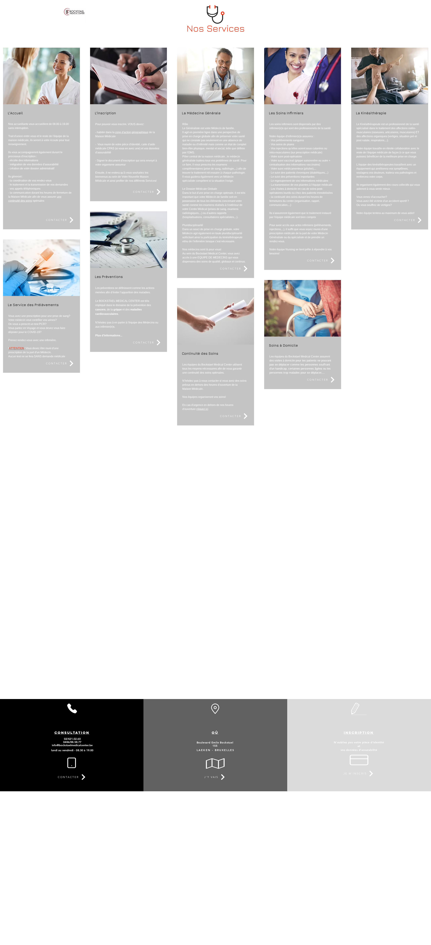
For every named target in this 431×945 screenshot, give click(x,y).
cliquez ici (202, 409)
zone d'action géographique (131, 132)
